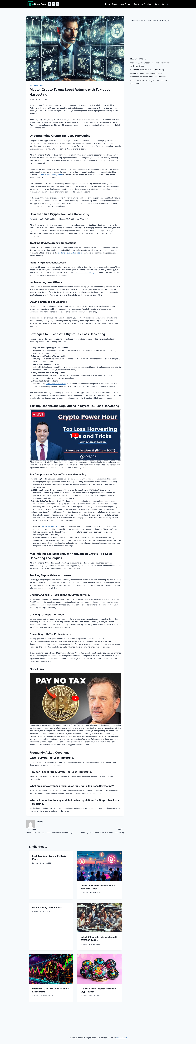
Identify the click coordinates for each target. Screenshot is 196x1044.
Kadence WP (121, 1038)
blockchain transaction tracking (70, 253)
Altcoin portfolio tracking (84, 273)
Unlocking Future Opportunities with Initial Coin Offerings (49, 831)
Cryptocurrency (36, 85)
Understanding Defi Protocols (47, 907)
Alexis (34, 99)
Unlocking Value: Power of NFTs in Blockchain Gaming (102, 831)
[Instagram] (57, 4)
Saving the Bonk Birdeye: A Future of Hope (147, 70)
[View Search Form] (168, 4)
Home (107, 4)
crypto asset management (52, 175)
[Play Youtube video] (75, 435)
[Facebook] (49, 4)
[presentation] (99, 866)
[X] (53, 4)
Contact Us (159, 4)
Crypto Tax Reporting (50, 526)
